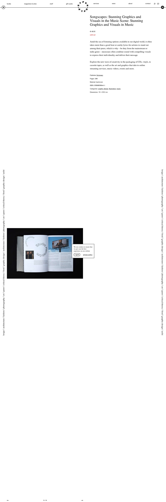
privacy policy (87, 255)
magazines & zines (30, 4)
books (9, 4)
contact (148, 3)
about (130, 3)
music (119, 89)
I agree (77, 255)
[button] (8, 500)
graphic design (103, 89)
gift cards (69, 4)
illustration (112, 89)
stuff (51, 4)
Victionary (99, 75)
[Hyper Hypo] (83, 6)
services (96, 3)
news (113, 3)
